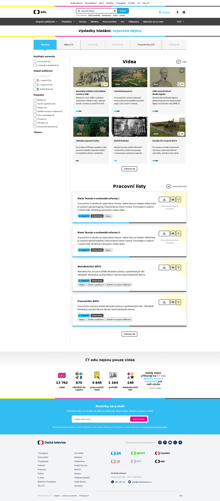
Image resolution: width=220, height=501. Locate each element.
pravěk (122, 15)
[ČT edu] (40, 13)
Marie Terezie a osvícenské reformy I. (99, 198)
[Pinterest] (183, 12)
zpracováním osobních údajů (154, 427)
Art (139, 3)
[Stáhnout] (164, 199)
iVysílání (110, 3)
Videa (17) (68, 44)
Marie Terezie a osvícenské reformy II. (99, 232)
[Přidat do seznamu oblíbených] (105, 70)
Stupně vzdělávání (45, 22)
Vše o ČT (146, 3)
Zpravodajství (91, 3)
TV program (121, 3)
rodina (115, 15)
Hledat (123, 11)
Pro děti (131, 3)
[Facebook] (177, 12)
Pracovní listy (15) (146, 44)
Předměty (67, 22)
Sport (101, 3)
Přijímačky (134, 22)
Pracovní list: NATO (88, 301)
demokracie (106, 15)
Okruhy (82, 22)
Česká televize (76, 3)
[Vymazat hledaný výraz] (114, 11)
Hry (122, 22)
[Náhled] (172, 199)
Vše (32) (45, 44)
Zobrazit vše (129, 168)
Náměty (95, 22)
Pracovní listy (110, 22)
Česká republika (94, 15)
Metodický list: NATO (89, 266)
